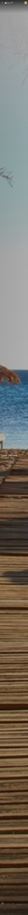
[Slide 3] (23, 904)
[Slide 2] (20, 904)
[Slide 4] (25, 904)
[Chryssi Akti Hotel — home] (9, 2)
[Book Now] (25, 3)
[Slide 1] (18, 904)
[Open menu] (2, 2)
